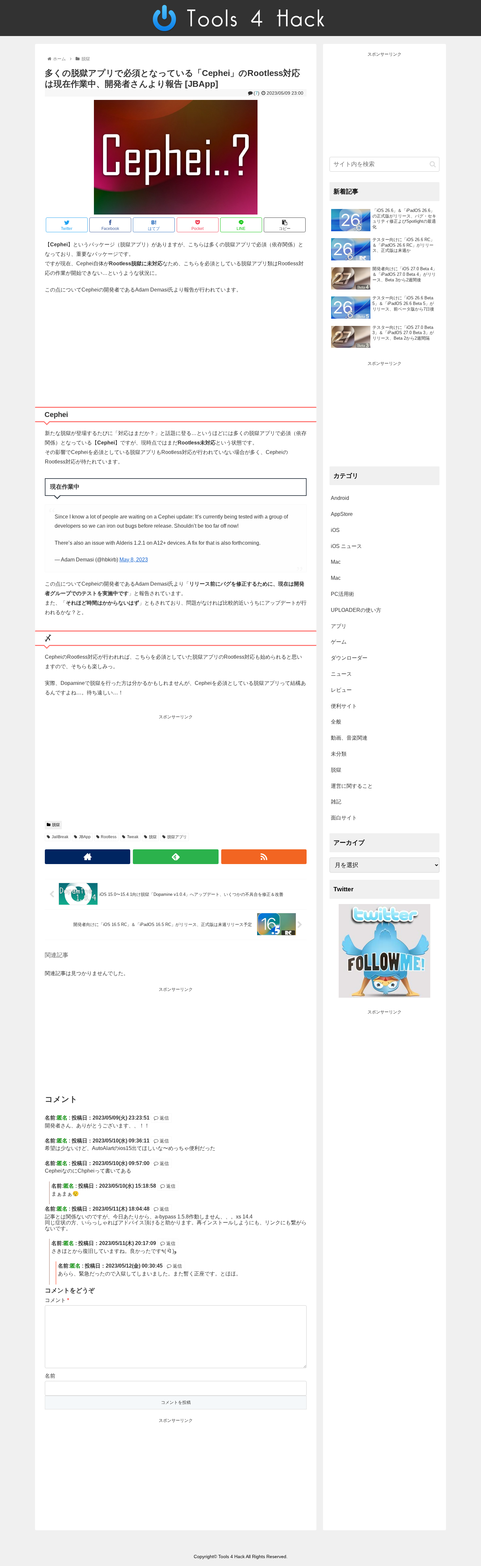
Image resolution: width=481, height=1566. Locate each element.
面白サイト (344, 818)
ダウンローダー (349, 658)
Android (340, 498)
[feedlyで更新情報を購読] (175, 856)
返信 (163, 1118)
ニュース (341, 674)
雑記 (336, 801)
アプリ (339, 626)
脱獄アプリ (177, 837)
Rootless (108, 837)
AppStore (342, 514)
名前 (50, 1376)
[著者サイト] (87, 856)
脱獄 (56, 824)
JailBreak (60, 837)
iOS (335, 530)
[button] (432, 164)
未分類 (339, 754)
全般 (336, 722)
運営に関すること (352, 786)
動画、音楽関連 (349, 738)
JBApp (85, 837)
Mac (336, 562)
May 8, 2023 (133, 559)
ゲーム (339, 642)
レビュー (341, 690)
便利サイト (344, 706)
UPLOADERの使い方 (356, 610)
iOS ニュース (346, 546)
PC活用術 (342, 594)
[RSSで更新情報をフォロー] (264, 856)
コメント (57, 1300)
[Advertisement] (176, 348)
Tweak (132, 837)
